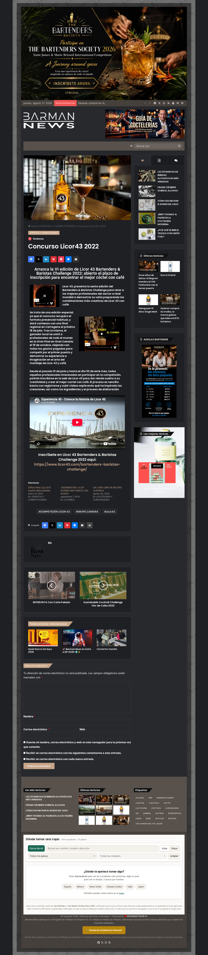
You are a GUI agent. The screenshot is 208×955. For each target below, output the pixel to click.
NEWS (148, 818)
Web (82, 729)
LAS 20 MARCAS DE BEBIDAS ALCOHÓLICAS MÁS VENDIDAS (168, 176)
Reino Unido (95, 886)
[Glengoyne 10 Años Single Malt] (148, 299)
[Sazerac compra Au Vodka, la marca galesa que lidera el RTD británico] (170, 299)
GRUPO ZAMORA (88, 511)
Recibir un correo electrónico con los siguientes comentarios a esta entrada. (74, 752)
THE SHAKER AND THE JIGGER (149, 824)
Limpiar (174, 856)
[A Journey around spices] (104, 53)
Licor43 (110, 511)
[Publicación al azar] (177, 103)
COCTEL (167, 803)
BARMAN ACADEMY (165, 798)
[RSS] (168, 103)
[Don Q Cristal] (170, 266)
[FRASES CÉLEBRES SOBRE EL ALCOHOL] (147, 191)
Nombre (29, 716)
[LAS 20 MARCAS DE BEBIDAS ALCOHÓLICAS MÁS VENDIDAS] (147, 175)
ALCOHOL (140, 798)
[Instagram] (164, 103)
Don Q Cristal (167, 275)
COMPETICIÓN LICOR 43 (55, 511)
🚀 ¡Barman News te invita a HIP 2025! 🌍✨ (76, 651)
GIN (137, 813)
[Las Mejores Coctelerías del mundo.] (87, 799)
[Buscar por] (179, 146)
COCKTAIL (140, 803)
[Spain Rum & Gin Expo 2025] (43, 637)
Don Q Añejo (85, 103)
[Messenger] (68, 259)
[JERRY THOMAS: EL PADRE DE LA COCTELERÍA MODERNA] (147, 218)
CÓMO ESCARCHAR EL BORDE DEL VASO (168, 202)
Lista (164, 848)
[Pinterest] (54, 259)
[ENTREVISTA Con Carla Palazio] (51, 585)
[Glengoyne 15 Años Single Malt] (121, 810)
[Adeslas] (159, 381)
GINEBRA (147, 813)
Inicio (34, 226)
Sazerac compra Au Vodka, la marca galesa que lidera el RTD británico (169, 315)
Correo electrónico (36, 729)
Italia (130, 886)
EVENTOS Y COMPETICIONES (57, 226)
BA (50, 543)
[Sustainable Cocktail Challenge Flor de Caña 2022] (103, 585)
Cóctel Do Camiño (107, 649)
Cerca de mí (36, 848)
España (67, 886)
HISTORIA (159, 813)
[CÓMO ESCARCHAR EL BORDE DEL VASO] (147, 205)
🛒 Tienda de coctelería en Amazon (104, 930)
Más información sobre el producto (159, 490)
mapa (121, 893)
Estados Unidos (114, 886)
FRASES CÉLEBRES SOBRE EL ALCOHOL (168, 189)
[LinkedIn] (46, 259)
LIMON (138, 818)
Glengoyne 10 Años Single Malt (148, 310)
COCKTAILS (154, 803)
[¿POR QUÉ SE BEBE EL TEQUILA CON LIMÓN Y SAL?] (147, 234)
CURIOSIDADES (172, 808)
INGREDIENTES (174, 813)
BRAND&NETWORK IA (137, 916)
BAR (150, 798)
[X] (159, 103)
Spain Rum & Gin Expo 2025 (40, 651)
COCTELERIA (141, 808)
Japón (141, 886)
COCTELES (156, 808)
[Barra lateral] (182, 103)
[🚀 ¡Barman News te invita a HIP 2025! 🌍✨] (77, 637)
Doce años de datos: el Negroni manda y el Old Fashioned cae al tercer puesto (148, 282)
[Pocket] (61, 259)
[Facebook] (155, 103)
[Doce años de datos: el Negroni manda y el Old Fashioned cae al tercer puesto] (148, 266)
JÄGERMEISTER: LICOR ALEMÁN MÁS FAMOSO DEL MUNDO (75, 490)
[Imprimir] (90, 525)
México (80, 886)
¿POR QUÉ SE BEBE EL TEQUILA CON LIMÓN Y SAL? (169, 233)
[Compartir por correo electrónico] (76, 259)
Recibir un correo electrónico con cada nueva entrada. (60, 759)
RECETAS (172, 818)
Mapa (174, 848)
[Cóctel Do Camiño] (111, 637)
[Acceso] (173, 103)
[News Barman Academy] (48, 121)
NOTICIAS (159, 818)
